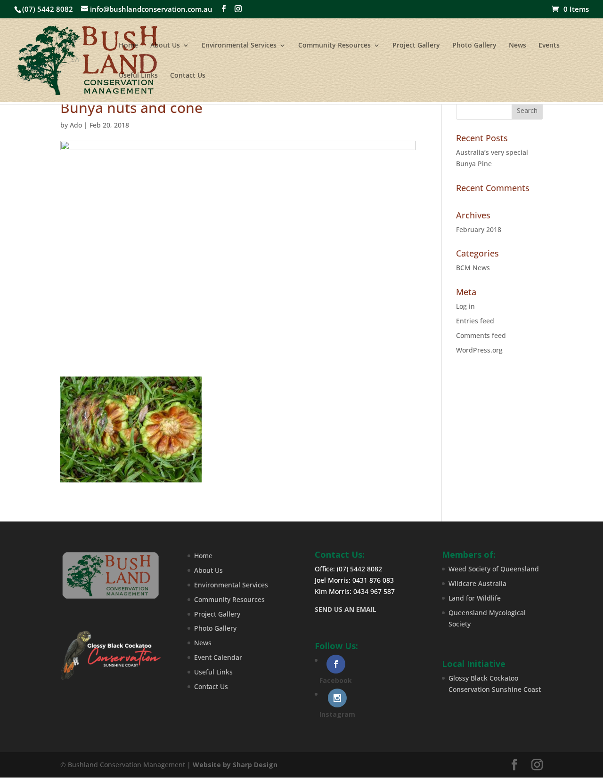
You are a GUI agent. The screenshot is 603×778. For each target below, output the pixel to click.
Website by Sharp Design (235, 764)
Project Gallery (416, 45)
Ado (76, 124)
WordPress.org (479, 349)
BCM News (473, 267)
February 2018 (478, 229)
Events (549, 45)
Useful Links (138, 76)
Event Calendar (218, 657)
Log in (465, 306)
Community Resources (334, 45)
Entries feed (475, 320)
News (517, 45)
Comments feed (481, 335)
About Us (165, 45)
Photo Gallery (474, 45)
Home (128, 45)
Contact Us (187, 76)
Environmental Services (239, 45)
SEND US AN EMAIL (345, 609)
